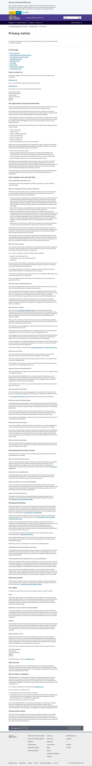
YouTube (68, 747)
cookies (40, 332)
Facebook (68, 738)
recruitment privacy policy (18, 396)
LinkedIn (68, 744)
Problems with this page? (74, 728)
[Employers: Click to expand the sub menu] (15, 22)
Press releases (50, 744)
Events (49, 750)
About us (38, 22)
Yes (23, 728)
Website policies (33, 26)
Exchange (30, 741)
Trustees (31, 22)
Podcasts (49, 756)
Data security (13, 65)
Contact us (50, 735)
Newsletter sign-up (71, 735)
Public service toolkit (33, 747)
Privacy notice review (15, 69)
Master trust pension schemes (36, 738)
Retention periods (15, 61)
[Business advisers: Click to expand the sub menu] (27, 22)
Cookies (30, 763)
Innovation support (33, 750)
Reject (18, 12)
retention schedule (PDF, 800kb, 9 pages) (31, 584)
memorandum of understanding (33, 512)
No (27, 728)
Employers (11, 22)
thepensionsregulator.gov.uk (27, 310)
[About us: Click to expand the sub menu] (42, 22)
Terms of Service (49, 347)
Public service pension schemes (36, 735)
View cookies (25, 12)
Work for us (50, 738)
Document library (75, 22)
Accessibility (22, 763)
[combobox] (71, 17)
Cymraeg (55, 763)
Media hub (50, 741)
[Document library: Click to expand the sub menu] (81, 22)
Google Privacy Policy (37, 347)
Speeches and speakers (53, 753)
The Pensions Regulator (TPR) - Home (18, 26)
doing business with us (27, 534)
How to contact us (15, 53)
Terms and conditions (45, 763)
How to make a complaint (17, 67)
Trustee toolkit (32, 744)
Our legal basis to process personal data (20, 55)
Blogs (48, 747)
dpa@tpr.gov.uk (13, 80)
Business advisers (21, 22)
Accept (12, 12)
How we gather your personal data (19, 57)
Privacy (36, 763)
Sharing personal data (16, 59)
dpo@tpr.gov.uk (13, 86)
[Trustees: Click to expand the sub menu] (34, 22)
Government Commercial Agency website (22, 499)
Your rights (13, 63)
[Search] (80, 17)
